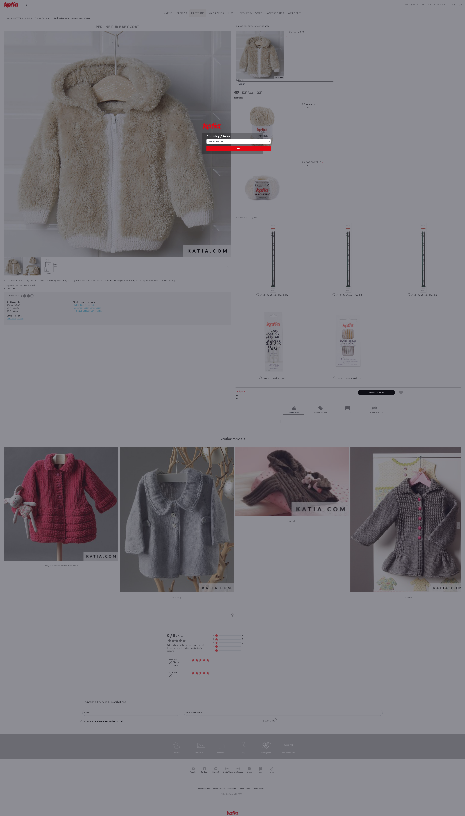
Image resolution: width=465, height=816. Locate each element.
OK (238, 148)
